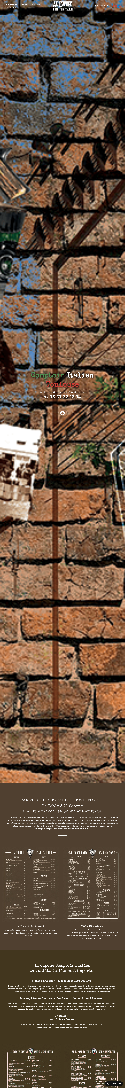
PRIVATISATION (12, 7)
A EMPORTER (36, 4)
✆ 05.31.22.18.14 (101, 6)
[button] (114, 1083)
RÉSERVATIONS (12, 4)
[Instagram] (116, 6)
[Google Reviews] (120, 6)
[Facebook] (112, 6)
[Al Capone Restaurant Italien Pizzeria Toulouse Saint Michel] (62, 6)
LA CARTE (25, 4)
